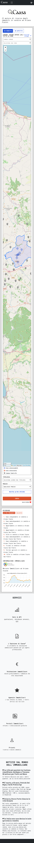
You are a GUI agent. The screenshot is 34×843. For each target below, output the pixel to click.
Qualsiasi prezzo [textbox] (9, 487)
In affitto (19, 31)
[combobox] (17, 39)
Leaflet (14, 465)
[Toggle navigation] (11, 2)
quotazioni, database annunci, (17, 619)
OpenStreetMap (27, 465)
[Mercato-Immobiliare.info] (17, 564)
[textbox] (17, 39)
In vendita (8, 31)
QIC (17, 621)
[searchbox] (17, 480)
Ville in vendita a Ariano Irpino (17, 534)
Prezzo (5, 484)
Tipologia (6, 477)
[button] (32, 2)
